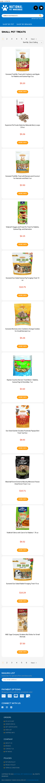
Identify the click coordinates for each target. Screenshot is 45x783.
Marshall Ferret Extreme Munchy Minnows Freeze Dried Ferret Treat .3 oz (22, 483)
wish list (8, 730)
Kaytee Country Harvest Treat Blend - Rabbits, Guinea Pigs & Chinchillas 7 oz (22, 381)
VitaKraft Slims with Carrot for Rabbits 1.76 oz (22, 533)
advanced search (37, 18)
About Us (8, 743)
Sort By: (26, 42)
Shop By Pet (8, 24)
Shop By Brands (24, 24)
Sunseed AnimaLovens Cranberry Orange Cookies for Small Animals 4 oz (22, 330)
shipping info (10, 733)
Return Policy (10, 762)
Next (33, 39)
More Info (23, 92)
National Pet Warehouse (23, 774)
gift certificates (11, 727)
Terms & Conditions (12, 768)
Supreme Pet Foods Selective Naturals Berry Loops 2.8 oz (22, 126)
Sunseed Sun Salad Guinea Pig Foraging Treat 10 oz (22, 279)
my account (9, 721)
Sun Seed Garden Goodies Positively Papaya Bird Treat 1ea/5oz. (22, 432)
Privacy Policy (10, 765)
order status (10, 724)
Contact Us (9, 749)
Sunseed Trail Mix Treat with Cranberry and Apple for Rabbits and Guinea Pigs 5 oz (23, 75)
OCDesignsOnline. (32, 780)
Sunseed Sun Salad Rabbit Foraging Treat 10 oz (22, 584)
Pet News (8, 752)
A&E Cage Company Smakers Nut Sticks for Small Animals (22, 636)
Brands (8, 746)
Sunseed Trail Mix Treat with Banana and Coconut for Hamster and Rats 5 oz (22, 177)
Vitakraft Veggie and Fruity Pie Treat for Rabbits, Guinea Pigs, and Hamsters (22, 228)
